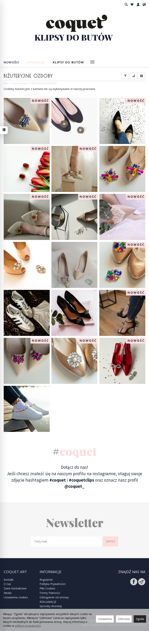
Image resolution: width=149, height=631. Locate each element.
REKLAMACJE (48, 602)
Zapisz (110, 541)
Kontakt (9, 579)
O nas (7, 584)
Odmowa (124, 619)
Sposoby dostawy (51, 606)
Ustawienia (105, 619)
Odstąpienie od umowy (54, 597)
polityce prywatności (28, 626)
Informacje (51, 572)
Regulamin (46, 579)
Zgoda (140, 619)
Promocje (36, 62)
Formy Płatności (50, 593)
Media (7, 593)
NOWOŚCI (12, 62)
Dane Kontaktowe (15, 588)
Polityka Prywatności (53, 584)
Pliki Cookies (47, 588)
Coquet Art (15, 572)
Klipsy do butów (68, 62)
